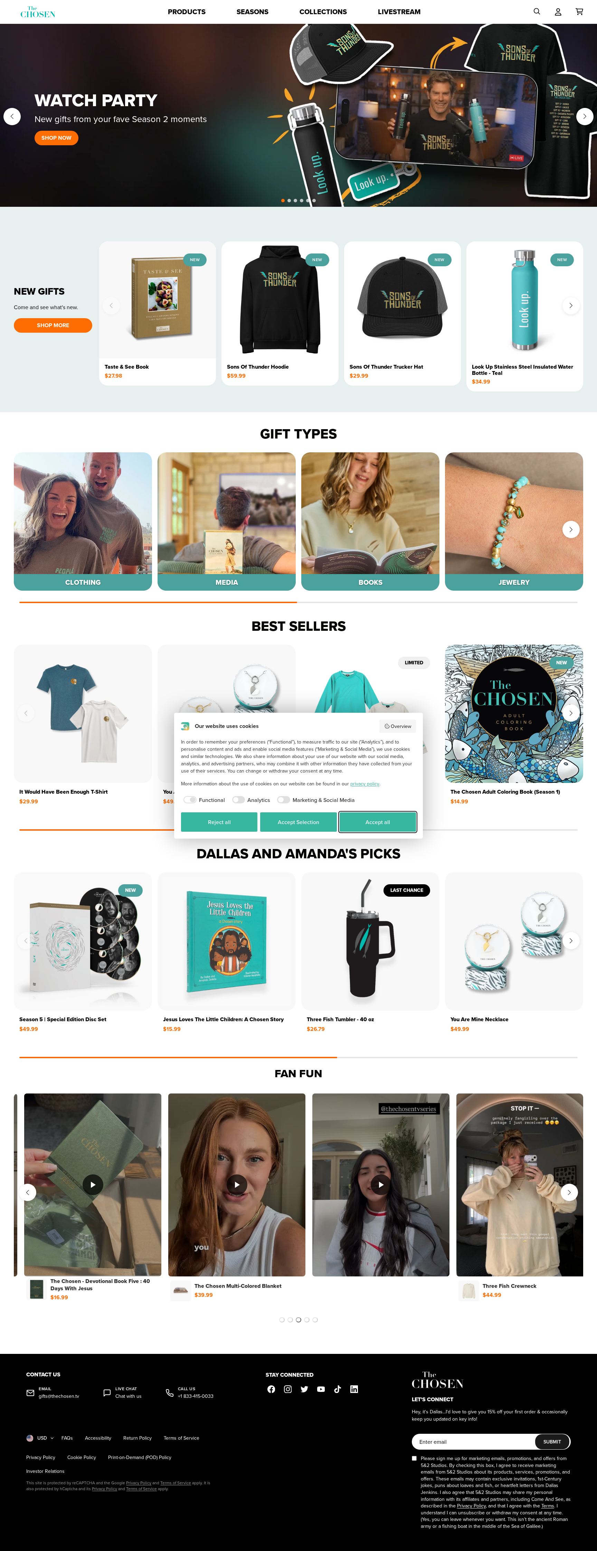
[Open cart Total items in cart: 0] (579, 11)
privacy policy (364, 783)
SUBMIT (552, 1441)
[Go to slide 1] (282, 1319)
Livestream (399, 12)
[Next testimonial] (569, 1192)
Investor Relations (45, 1471)
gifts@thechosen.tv (59, 1396)
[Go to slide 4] (307, 1319)
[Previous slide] (12, 116)
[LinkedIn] (354, 1389)
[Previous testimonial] (27, 1192)
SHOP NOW (56, 138)
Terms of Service (181, 1438)
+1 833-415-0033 (196, 1396)
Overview (401, 726)
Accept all (378, 822)
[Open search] (537, 11)
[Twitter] (304, 1389)
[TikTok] (337, 1389)
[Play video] (94, 1184)
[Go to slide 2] (290, 1319)
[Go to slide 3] (298, 1319)
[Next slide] (585, 116)
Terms (547, 1505)
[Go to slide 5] (315, 1319)
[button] (283, 200)
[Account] (558, 12)
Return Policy (137, 1438)
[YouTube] (320, 1389)
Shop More (53, 325)
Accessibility (98, 1438)
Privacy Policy (40, 1457)
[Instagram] (287, 1389)
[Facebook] (271, 1389)
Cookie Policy (81, 1457)
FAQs (67, 1438)
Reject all (219, 822)
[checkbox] (203, 800)
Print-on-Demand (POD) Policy (139, 1457)
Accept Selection (298, 822)
